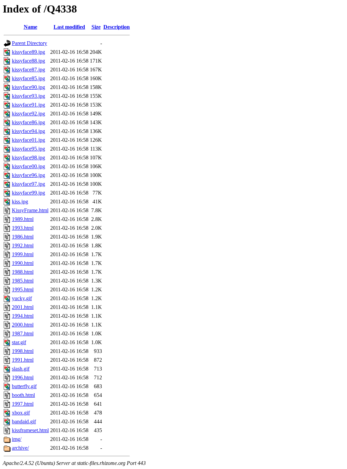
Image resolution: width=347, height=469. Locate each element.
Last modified (69, 27)
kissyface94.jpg (28, 131)
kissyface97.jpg (28, 184)
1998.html (23, 351)
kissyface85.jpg (28, 78)
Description (116, 27)
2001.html (23, 307)
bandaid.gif (24, 421)
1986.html (23, 237)
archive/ (20, 448)
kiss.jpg (20, 201)
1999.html (23, 254)
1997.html (23, 404)
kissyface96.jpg (28, 175)
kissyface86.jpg (28, 122)
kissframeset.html (30, 430)
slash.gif (20, 369)
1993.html (23, 228)
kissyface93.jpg (28, 96)
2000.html (23, 325)
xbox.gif (21, 413)
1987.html (23, 333)
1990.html (23, 263)
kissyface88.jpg (28, 61)
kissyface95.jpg (28, 149)
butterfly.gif (24, 386)
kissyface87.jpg (28, 69)
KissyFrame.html (30, 210)
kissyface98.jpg (28, 157)
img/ (16, 439)
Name (30, 27)
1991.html (23, 360)
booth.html (23, 395)
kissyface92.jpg (28, 113)
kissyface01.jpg (28, 140)
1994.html (23, 316)
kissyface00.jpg (28, 166)
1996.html (23, 377)
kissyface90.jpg (28, 87)
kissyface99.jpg (28, 193)
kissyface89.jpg (28, 52)
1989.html (23, 219)
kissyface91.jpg (28, 105)
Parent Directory (29, 43)
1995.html (23, 289)
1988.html (23, 272)
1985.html (23, 281)
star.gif (19, 342)
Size (96, 27)
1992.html (23, 245)
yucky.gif (22, 298)
